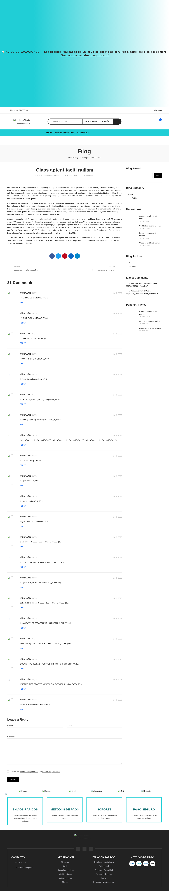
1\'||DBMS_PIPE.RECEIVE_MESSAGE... (143, 294)
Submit (13, 779)
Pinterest (64, 256)
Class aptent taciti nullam (149, 243)
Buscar (117, 122)
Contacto (18, 857)
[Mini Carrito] (155, 121)
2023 (130, 263)
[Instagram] (91, 849)
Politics (134, 198)
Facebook (52, 256)
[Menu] (12, 139)
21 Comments (87, 175)
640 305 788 (23, 110)
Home (130, 194)
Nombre (10, 725)
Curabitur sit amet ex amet (150, 328)
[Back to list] (64, 268)
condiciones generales (29, 772)
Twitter (58, 256)
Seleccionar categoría (96, 121)
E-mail (69, 725)
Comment (11, 736)
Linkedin (71, 256)
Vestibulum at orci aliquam (150, 226)
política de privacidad (51, 772)
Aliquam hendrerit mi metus (148, 217)
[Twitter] (85, 849)
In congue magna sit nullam (147, 234)
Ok (157, 176)
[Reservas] (150, 121)
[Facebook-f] (78, 849)
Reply (23, 302)
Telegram (77, 256)
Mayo (134, 266)
